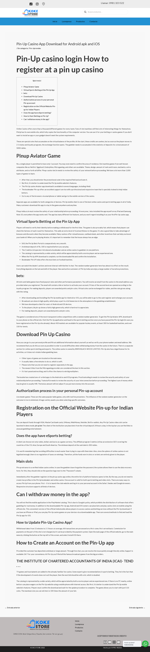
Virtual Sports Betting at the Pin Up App (39, 90)
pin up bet (38, 426)
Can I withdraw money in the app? (36, 119)
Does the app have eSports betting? (37, 113)
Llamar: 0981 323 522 (112, 3)
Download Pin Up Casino (33, 96)
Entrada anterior (12, 608)
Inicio (55, 21)
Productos (80, 21)
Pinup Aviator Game (31, 87)
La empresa (66, 21)
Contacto (93, 21)
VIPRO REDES (116, 648)
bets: (25, 93)
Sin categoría (22, 48)
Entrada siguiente (137, 608)
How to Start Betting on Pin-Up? (36, 116)
